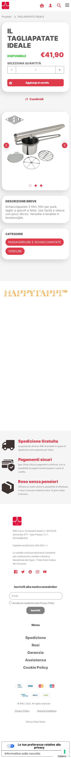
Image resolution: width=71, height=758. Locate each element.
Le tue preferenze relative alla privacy (39, 746)
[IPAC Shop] (5, 5)
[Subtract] (11, 69)
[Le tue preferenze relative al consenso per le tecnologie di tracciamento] (64, 751)
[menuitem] (42, 5)
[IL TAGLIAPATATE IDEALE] (30, 186)
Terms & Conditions (46, 710)
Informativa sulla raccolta (22, 753)
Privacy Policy (22, 710)
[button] (42, 5)
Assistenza (35, 660)
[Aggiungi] (59, 69)
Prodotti (6, 16)
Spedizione (35, 637)
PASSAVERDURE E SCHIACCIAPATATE (34, 242)
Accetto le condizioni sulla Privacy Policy (33, 603)
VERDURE (15, 251)
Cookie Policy (35, 667)
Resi (36, 645)
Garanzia (35, 652)
